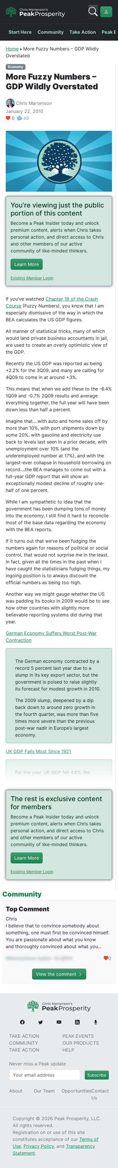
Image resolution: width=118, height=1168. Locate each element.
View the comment (57, 974)
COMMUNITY (23, 1043)
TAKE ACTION (24, 1036)
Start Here (20, 32)
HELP (68, 1050)
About (15, 1091)
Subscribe (96, 1075)
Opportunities (76, 1091)
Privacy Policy (38, 1146)
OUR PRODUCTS (80, 1043)
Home (12, 49)
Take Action (82, 32)
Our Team (44, 1091)
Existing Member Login (32, 278)
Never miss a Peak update (37, 1064)
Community (51, 32)
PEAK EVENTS (78, 1036)
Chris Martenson (34, 103)
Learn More (26, 264)
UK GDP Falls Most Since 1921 (38, 751)
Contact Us (100, 1094)
